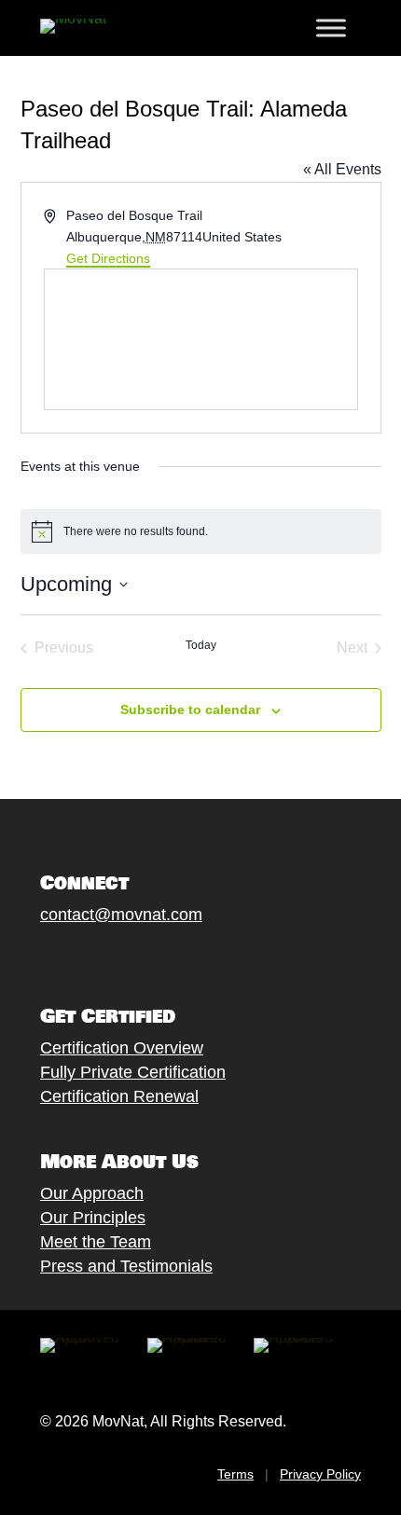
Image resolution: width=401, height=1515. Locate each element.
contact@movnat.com (121, 914)
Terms (235, 1474)
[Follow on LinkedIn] (181, 957)
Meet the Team (95, 1242)
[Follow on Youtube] (144, 957)
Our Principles (92, 1217)
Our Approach (92, 1193)
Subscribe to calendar (190, 709)
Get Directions (108, 258)
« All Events (342, 169)
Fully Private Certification (133, 1072)
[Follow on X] (69, 957)
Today (201, 645)
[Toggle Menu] (331, 28)
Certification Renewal (119, 1096)
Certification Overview (121, 1048)
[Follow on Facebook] (32, 957)
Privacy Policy (320, 1474)
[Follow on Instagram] (106, 957)
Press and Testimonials (126, 1266)
